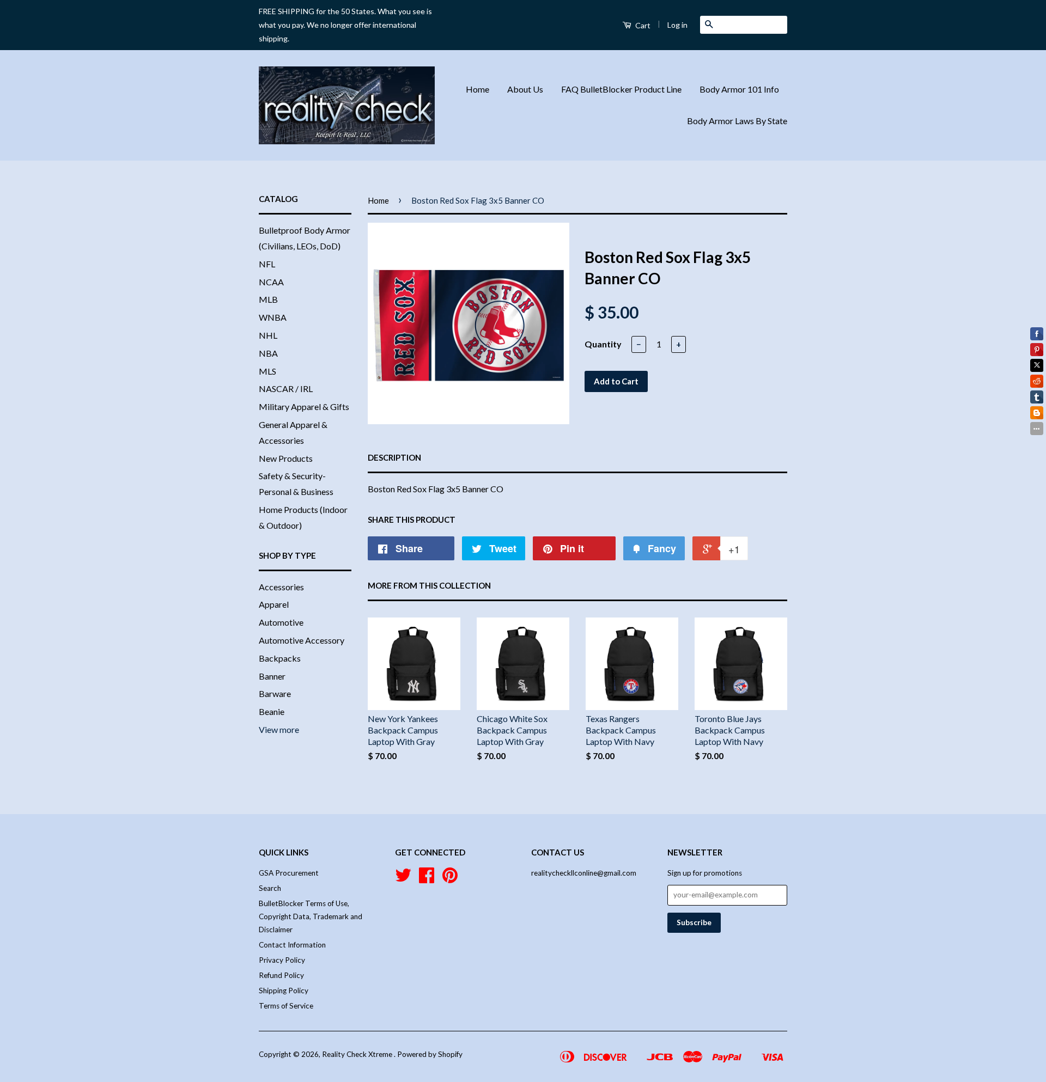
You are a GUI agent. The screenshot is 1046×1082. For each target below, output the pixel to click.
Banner (272, 676)
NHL (268, 335)
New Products (286, 458)
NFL (267, 264)
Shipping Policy (283, 990)
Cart (642, 25)
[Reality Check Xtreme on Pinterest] (450, 879)
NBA (268, 353)
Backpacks (280, 658)
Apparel (274, 604)
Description (394, 457)
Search (270, 888)
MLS (267, 371)
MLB (268, 299)
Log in (677, 24)
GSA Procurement (289, 873)
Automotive (281, 622)
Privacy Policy (282, 960)
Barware (275, 693)
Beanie (271, 711)
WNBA (273, 317)
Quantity (603, 344)
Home (477, 89)
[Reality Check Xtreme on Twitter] (403, 879)
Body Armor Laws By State (737, 120)
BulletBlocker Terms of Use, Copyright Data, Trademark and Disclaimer (310, 916)
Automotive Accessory (301, 640)
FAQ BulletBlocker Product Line (621, 89)
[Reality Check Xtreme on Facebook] (426, 879)
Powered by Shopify (430, 1054)
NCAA (271, 282)
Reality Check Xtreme (358, 1054)
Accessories (281, 587)
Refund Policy (281, 975)
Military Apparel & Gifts (304, 406)
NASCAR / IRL (286, 388)
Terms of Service (286, 1005)
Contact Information (292, 944)
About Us (525, 89)
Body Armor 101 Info (739, 89)
